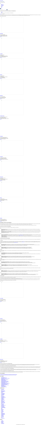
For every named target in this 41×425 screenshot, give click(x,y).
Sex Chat (2, 410)
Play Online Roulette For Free (4, 377)
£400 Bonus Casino (3, 379)
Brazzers (1, 74)
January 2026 (2, 421)
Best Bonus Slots (2, 385)
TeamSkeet (1, 136)
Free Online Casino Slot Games (4, 384)
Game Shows (2, 399)
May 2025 (2, 422)
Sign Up (1, 36)
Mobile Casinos (2, 405)
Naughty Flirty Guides (2, 1)
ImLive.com (1, 359)
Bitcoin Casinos (2, 391)
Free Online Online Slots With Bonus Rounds (5, 383)
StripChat (1, 318)
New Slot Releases (3, 406)
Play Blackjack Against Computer (4, 382)
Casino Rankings (2, 393)
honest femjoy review (16, 242)
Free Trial (1, 57)
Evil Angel (1, 156)
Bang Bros (1, 95)
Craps (1, 395)
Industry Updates (2, 401)
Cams (1, 392)
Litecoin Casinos (2, 403)
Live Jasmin (1, 298)
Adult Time (1, 33)
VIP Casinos (2, 415)
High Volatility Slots (3, 400)
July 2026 (2, 420)
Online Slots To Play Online (3, 380)
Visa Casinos (2, 416)
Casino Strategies (2, 394)
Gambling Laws (2, 398)
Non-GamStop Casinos (3, 407)
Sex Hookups (2, 411)
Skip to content (1, 0)
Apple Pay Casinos (3, 390)
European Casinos (3, 396)
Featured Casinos (2, 397)
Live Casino (2, 404)
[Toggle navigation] (0, 3)
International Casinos (3, 402)
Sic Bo (2, 412)
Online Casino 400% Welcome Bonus (4, 381)
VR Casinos (2, 417)
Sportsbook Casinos (3, 413)
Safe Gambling (2, 409)
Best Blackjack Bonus (3, 386)
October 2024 (2, 423)
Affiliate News (2, 389)
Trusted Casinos (2, 414)
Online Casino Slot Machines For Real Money (5, 378)
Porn (1, 408)
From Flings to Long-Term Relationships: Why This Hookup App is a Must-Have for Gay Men (8, 374)
